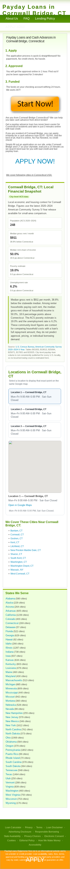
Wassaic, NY (16, 569)
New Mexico (12, 721)
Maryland (10, 676)
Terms (39, 827)
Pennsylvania (13, 750)
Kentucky (11, 664)
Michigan (10, 684)
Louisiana (11, 668)
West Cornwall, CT (19, 573)
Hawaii (9, 639)
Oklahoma (11, 741)
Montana (10, 700)
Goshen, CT (16, 538)
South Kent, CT (18, 558)
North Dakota (13, 733)
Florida (9, 631)
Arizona (10, 606)
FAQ (26, 18)
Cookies (11, 840)
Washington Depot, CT (21, 566)
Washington (12, 790)
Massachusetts (14, 680)
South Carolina (13, 762)
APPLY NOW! (35, 161)
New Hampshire (14, 713)
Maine (9, 672)
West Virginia (13, 794)
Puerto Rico (12, 754)
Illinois (9, 647)
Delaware (10, 627)
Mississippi (12, 692)
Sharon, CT (16, 554)
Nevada (10, 709)
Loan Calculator (13, 827)
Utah (8, 778)
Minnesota (11, 688)
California (11, 615)
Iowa (8, 655)
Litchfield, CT (17, 546)
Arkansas (11, 610)
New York (11, 725)
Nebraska (11, 704)
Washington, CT (18, 562)
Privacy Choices (32, 836)
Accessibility (35, 844)
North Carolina (13, 729)
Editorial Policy (27, 840)
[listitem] (34, 396)
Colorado (10, 619)
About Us (12, 18)
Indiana (9, 651)
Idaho (9, 643)
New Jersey (12, 717)
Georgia (10, 635)
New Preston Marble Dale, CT (25, 550)
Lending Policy (45, 18)
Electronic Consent (54, 836)
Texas (9, 774)
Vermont (10, 782)
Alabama (10, 598)
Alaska (9, 602)
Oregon (9, 745)
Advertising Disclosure (20, 831)
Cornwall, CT (17, 534)
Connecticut (12, 623)
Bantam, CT (16, 530)
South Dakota (13, 766)
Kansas (10, 660)
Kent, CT (14, 542)
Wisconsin (11, 798)
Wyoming (11, 803)
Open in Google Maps (20, 505)
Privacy (28, 827)
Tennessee (11, 770)
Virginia (10, 786)
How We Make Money (49, 840)
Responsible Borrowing (47, 831)
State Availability (12, 836)
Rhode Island (13, 758)
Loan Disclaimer (54, 827)
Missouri (10, 696)
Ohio (8, 737)
